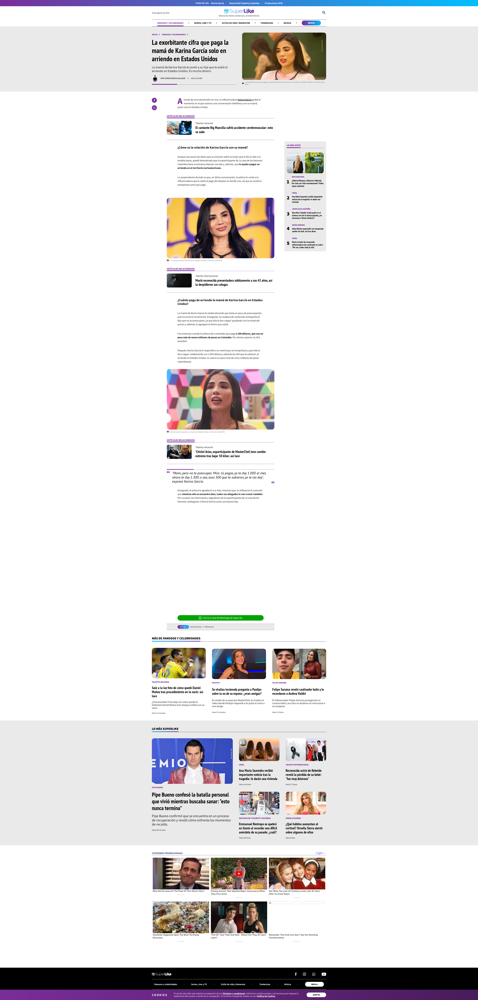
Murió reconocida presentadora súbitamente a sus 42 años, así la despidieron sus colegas (233, 282)
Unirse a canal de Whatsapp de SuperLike (222, 617)
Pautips (216, 683)
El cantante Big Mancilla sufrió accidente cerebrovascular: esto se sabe (234, 129)
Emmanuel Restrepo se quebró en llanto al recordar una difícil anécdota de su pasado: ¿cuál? (258, 828)
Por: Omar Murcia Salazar (173, 78)
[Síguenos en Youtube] (324, 974)
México (311, 23)
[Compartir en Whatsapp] (154, 107)
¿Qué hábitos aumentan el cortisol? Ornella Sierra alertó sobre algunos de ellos (304, 828)
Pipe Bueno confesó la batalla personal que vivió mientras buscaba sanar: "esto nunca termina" (191, 801)
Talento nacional (160, 682)
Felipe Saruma (279, 683)
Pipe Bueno (157, 787)
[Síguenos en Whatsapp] (313, 974)
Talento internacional (297, 765)
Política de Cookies (266, 996)
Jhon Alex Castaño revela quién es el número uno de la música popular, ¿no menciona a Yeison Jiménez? (307, 215)
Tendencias (267, 23)
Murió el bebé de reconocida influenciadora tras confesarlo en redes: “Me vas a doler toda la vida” (307, 245)
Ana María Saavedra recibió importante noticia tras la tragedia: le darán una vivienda (307, 199)
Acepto (316, 995)
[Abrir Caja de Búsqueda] (324, 13)
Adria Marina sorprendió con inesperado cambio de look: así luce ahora (307, 230)
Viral (294, 193)
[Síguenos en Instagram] (304, 974)
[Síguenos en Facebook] (296, 974)
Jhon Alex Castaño (301, 209)
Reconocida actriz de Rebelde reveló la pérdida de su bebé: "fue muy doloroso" (304, 774)
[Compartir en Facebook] (154, 100)
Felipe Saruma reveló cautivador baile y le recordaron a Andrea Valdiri (298, 691)
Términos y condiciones (233, 993)
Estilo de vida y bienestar (236, 23)
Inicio (155, 34)
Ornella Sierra (293, 818)
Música (287, 23)
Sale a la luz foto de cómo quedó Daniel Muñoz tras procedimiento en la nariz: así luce (177, 691)
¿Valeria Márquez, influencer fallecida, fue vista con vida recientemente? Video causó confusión (308, 183)
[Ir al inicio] (161, 975)
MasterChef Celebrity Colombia (244, 3)
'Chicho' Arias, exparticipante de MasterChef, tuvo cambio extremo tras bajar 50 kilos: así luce (230, 453)
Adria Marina (298, 225)
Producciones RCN (274, 3)
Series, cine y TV (202, 23)
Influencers (209, 627)
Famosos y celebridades (170, 23)
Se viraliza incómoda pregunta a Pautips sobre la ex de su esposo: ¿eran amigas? (237, 691)
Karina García (217, 3)
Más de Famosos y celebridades (176, 638)
